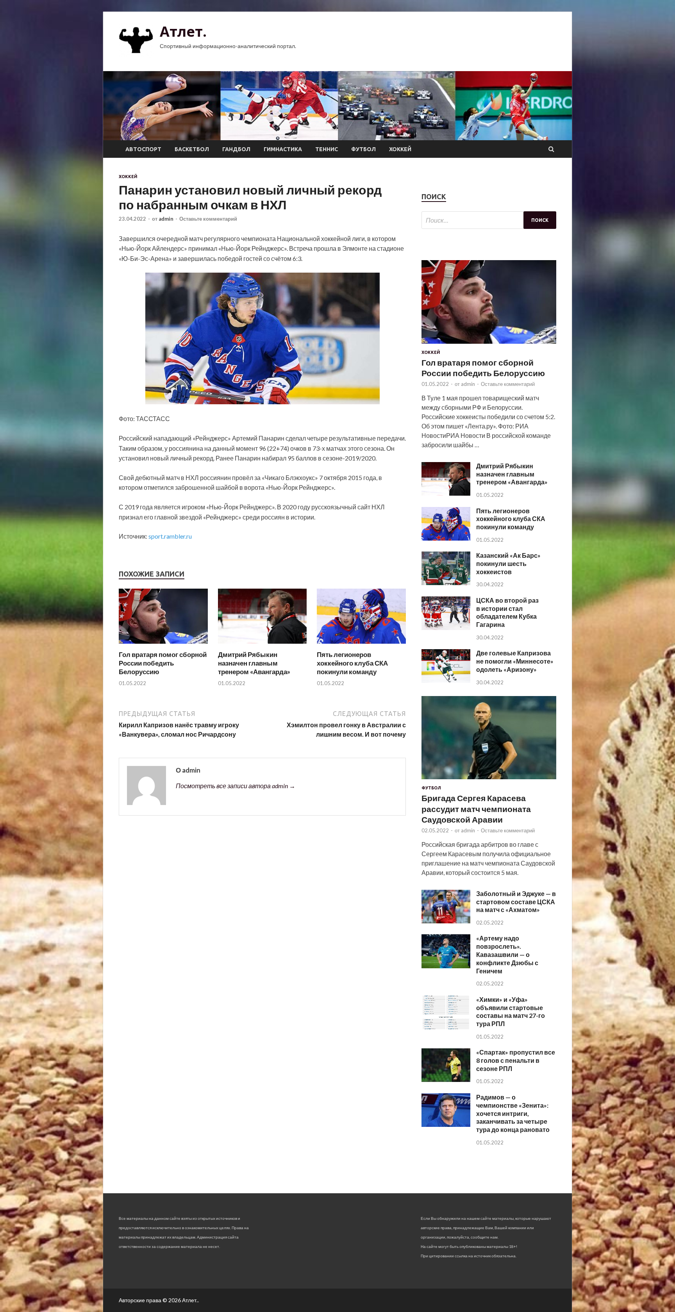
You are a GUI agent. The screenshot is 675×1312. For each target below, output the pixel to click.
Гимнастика (283, 149)
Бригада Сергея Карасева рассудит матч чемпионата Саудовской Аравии (476, 808)
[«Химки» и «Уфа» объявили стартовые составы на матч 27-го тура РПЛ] (445, 1026)
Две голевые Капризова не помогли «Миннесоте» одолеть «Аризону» (515, 661)
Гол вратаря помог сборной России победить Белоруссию (163, 663)
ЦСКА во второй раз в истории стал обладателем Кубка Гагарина (507, 612)
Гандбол (236, 149)
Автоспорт (143, 149)
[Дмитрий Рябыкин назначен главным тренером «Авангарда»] (262, 645)
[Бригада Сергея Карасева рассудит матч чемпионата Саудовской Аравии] (488, 780)
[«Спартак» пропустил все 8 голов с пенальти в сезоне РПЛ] (445, 1079)
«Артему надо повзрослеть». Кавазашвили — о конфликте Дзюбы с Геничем (507, 954)
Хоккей (400, 149)
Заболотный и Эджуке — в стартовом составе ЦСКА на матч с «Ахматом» (516, 902)
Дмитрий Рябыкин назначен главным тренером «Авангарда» (254, 663)
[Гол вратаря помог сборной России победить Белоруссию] (163, 645)
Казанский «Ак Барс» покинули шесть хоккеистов (508, 563)
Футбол (363, 149)
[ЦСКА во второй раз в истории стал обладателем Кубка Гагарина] (445, 627)
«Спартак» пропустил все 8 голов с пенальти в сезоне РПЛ (515, 1060)
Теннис (326, 149)
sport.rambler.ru (170, 536)
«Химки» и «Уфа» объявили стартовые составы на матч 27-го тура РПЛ (510, 1011)
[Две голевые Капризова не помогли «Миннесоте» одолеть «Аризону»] (445, 680)
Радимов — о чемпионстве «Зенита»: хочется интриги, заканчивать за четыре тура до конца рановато (513, 1113)
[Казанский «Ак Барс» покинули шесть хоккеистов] (445, 582)
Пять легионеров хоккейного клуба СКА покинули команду (352, 663)
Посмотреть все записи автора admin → (235, 785)
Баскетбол (192, 149)
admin (166, 219)
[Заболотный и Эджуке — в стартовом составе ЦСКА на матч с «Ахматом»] (445, 921)
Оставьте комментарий (208, 219)
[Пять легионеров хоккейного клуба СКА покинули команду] (361, 645)
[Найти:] (488, 220)
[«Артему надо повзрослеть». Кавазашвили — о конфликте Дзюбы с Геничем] (445, 965)
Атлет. (183, 31)
